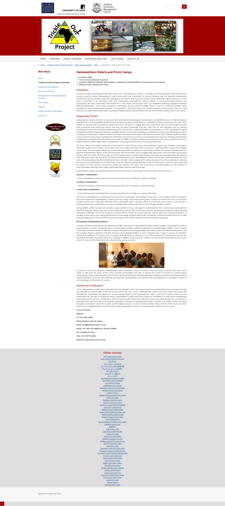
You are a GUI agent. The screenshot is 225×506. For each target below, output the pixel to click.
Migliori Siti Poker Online (112, 463)
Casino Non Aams (113, 419)
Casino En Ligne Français (112, 431)
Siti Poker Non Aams (112, 465)
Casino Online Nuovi (113, 470)
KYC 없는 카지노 (112, 371)
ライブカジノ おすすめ (112, 364)
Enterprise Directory (96, 58)
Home (43, 58)
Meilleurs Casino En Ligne (112, 439)
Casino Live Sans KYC (112, 472)
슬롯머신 (112, 426)
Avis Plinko (112, 361)
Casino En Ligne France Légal (112, 475)
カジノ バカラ (112, 376)
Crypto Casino (112, 482)
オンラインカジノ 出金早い (112, 368)
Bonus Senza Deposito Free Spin (113, 412)
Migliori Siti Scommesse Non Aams (112, 395)
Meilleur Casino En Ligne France (112, 441)
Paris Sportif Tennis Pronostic (112, 359)
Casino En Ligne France (113, 407)
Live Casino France (112, 383)
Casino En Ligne (112, 397)
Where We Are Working (83, 65)
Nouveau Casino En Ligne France (112, 451)
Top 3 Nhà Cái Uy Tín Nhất (112, 380)
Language (55, 58)
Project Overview (72, 58)
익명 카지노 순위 (112, 429)
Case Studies (117, 58)
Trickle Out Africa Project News (50, 111)
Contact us (133, 58)
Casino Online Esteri (112, 460)
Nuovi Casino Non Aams (112, 458)
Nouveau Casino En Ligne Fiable (112, 388)
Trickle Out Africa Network (48, 87)
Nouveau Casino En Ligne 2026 (113, 448)
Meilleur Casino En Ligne (112, 400)
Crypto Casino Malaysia (112, 456)
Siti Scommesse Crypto (112, 356)
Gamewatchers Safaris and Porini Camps (104, 72)
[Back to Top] (2, 504)
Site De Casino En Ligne (112, 402)
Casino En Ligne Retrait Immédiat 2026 (112, 453)
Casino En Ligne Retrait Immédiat (112, 405)
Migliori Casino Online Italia (112, 410)
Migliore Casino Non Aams (112, 390)
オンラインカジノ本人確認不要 (112, 366)
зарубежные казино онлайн (112, 378)
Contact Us (42, 115)
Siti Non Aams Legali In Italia (112, 414)
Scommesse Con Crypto (112, 385)
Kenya (96, 65)
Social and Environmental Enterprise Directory (52, 96)
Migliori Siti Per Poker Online (112, 468)
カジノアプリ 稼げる (112, 373)
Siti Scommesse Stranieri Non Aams (113, 422)
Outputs (41, 107)
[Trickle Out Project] (112, 36)
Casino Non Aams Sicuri (112, 477)
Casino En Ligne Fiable (112, 436)
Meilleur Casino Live (112, 424)
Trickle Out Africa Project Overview (60, 65)
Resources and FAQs (46, 91)
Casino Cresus (112, 393)
